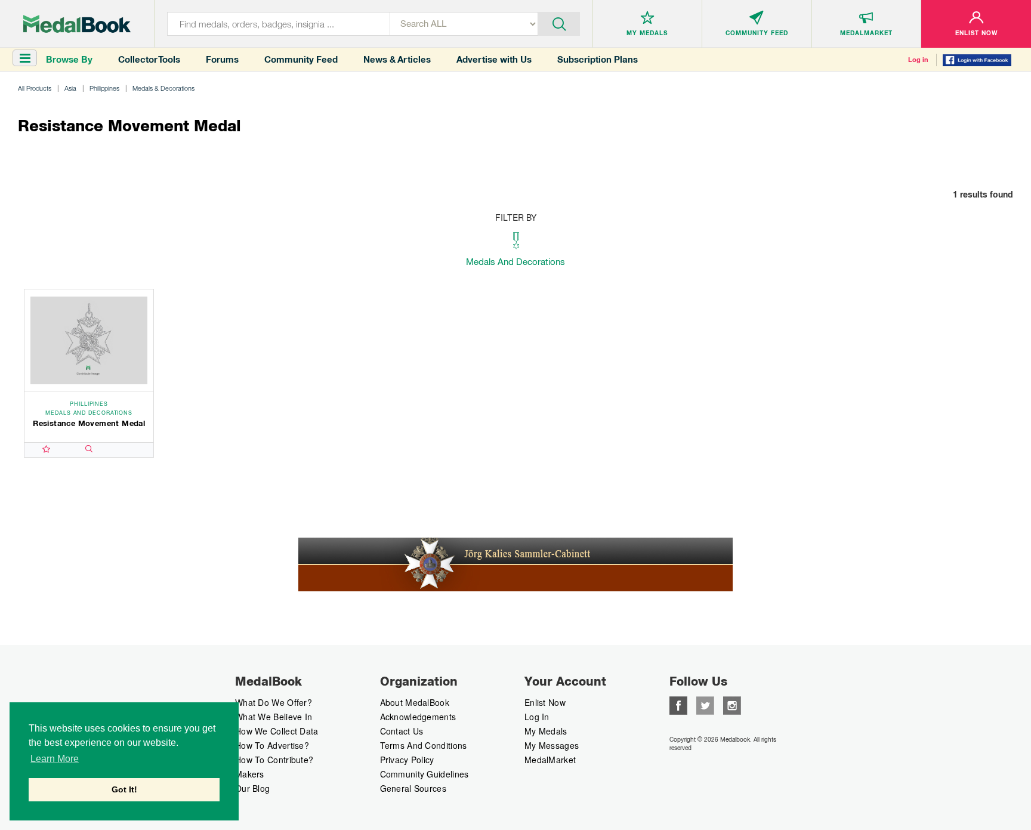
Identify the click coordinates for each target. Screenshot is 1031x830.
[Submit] (558, 22)
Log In (537, 717)
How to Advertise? (272, 745)
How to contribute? (274, 760)
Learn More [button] (54, 759)
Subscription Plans (597, 59)
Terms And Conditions (423, 745)
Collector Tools (149, 59)
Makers (249, 774)
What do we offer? (273, 702)
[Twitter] (705, 704)
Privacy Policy (407, 760)
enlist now (545, 702)
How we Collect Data (277, 731)
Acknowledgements (418, 717)
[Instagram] (732, 704)
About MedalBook (415, 702)
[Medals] (77, 24)
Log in (918, 59)
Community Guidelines (424, 774)
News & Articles (397, 59)
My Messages (551, 745)
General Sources (413, 788)
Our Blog (252, 788)
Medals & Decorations (163, 88)
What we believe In (273, 717)
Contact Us (402, 731)
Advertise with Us (494, 59)
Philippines (104, 88)
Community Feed (301, 59)
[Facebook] (678, 704)
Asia (70, 88)
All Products (34, 88)
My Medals (545, 731)
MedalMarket (550, 760)
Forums (222, 59)
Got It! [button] (124, 789)
